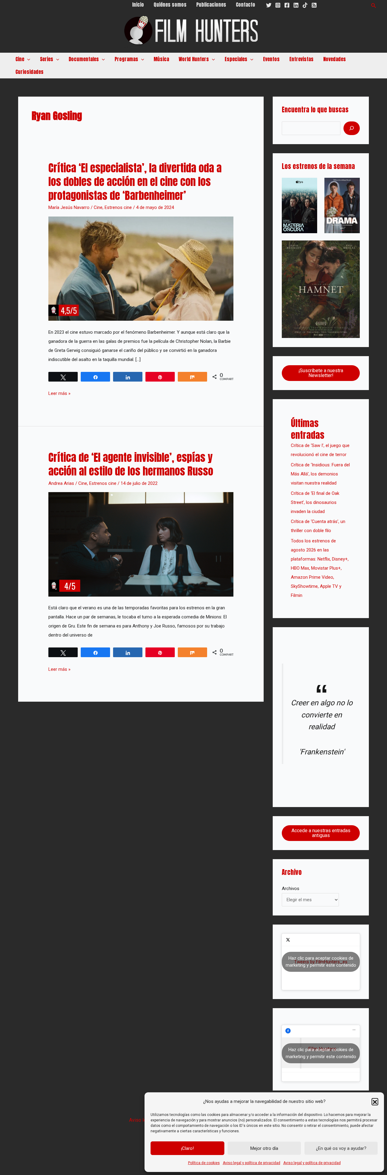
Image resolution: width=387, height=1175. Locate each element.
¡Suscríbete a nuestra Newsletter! (320, 373)
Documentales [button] (84, 59)
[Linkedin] (296, 5)
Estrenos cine (118, 207)
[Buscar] (351, 128)
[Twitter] (269, 5)
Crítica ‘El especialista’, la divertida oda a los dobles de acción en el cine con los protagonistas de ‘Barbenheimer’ (135, 182)
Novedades (334, 59)
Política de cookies (204, 1163)
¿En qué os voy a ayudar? (341, 1148)
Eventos (271, 59)
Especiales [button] (236, 59)
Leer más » (59, 392)
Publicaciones (211, 4)
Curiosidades (29, 71)
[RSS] (314, 5)
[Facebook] (287, 5)
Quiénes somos (170, 4)
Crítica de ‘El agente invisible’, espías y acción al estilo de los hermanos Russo (130, 464)
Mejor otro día (264, 1148)
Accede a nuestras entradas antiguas (320, 833)
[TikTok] (305, 5)
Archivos (290, 888)
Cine (98, 207)
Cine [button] (19, 59)
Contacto (245, 4)
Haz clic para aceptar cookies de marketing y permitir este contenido (321, 961)
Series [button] (46, 59)
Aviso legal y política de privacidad (251, 1163)
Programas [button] (126, 59)
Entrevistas (301, 59)
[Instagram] (278, 5)
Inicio (138, 4)
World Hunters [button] (194, 59)
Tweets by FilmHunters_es (321, 961)
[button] (375, 1101)
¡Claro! (187, 1148)
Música (161, 59)
